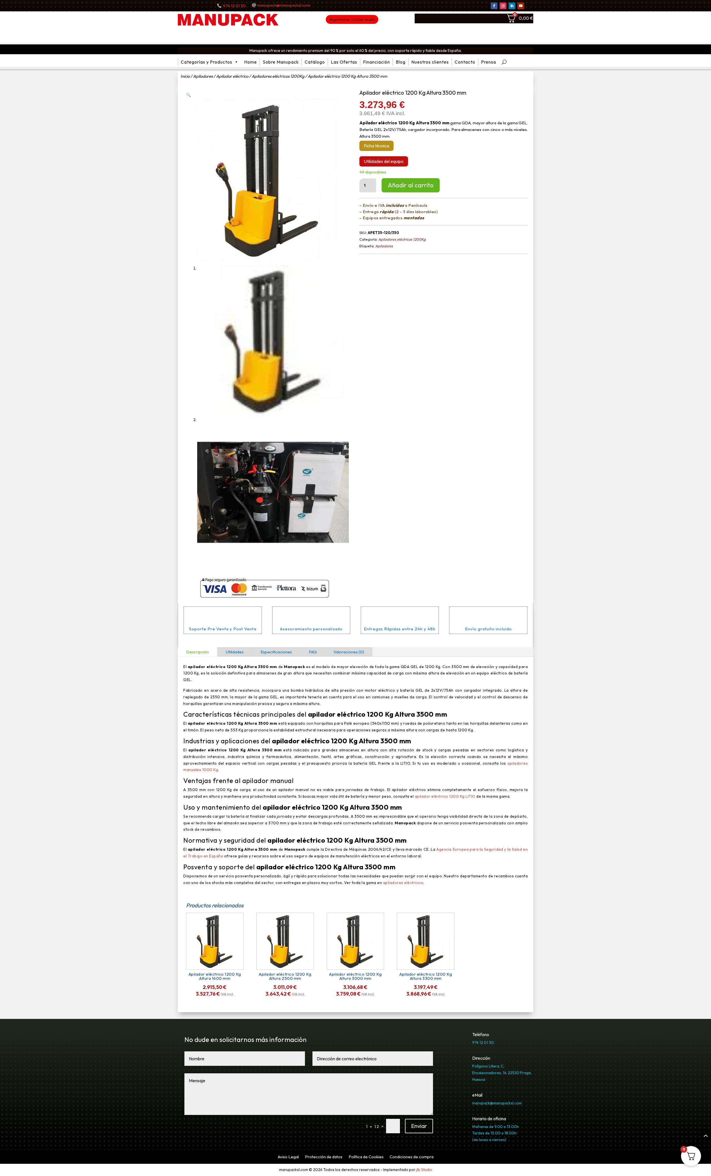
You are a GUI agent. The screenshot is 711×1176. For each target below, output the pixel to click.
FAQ (313, 651)
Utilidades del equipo (384, 161)
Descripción (197, 651)
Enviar (419, 1125)
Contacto (465, 62)
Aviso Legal (288, 1157)
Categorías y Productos (206, 62)
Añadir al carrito (411, 185)
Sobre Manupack (281, 62)
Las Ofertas (344, 62)
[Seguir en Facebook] (494, 5)
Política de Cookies (366, 1157)
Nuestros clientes (430, 62)
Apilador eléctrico (232, 76)
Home (250, 62)
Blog (400, 62)
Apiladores (203, 76)
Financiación (376, 62)
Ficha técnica (376, 145)
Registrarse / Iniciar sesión (352, 19)
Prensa (488, 62)
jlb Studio (424, 1169)
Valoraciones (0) (349, 651)
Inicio (185, 76)
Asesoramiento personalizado (311, 628)
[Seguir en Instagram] (503, 5)
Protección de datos (323, 1157)
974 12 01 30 (234, 5)
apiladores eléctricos (403, 882)
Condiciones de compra (412, 1157)
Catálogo (315, 62)
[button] (188, 94)
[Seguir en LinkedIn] (512, 5)
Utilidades (235, 651)
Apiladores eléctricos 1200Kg (278, 76)
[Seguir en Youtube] (520, 5)
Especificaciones (276, 651)
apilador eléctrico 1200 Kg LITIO (445, 796)
